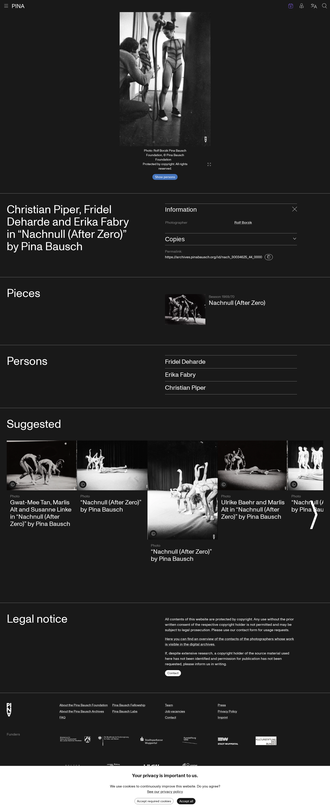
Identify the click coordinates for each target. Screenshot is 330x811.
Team (169, 705)
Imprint (223, 717)
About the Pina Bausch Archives (81, 711)
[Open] (294, 239)
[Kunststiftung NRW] (189, 740)
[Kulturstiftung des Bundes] (266, 740)
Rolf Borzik (243, 222)
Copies (175, 239)
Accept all (186, 801)
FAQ (62, 717)
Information (181, 209)
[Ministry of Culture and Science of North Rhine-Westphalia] (75, 740)
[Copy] (269, 257)
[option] (165, 79)
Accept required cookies (154, 801)
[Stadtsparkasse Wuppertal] (151, 740)
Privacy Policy (227, 711)
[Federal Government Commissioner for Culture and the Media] (113, 740)
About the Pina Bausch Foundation (83, 705)
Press (222, 705)
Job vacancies (175, 711)
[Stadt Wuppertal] (228, 740)
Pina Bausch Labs (124, 711)
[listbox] (165, 79)
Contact (172, 673)
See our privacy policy (165, 791)
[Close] (294, 210)
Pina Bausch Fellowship (128, 705)
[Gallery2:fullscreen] (207, 164)
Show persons (165, 177)
